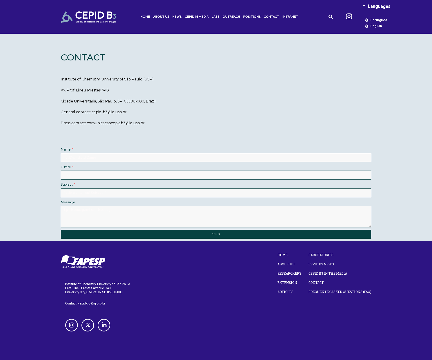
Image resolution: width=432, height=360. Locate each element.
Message (68, 202)
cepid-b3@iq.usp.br (91, 303)
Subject (67, 184)
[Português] (367, 20)
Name (66, 149)
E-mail (66, 167)
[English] (367, 26)
